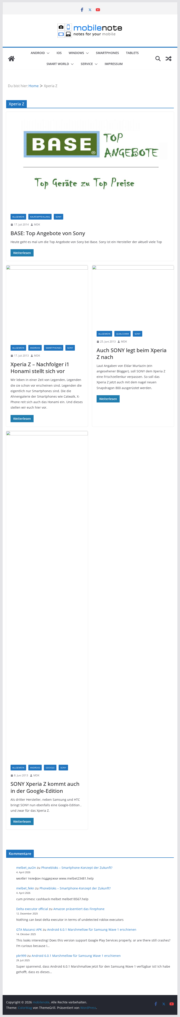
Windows (76, 53)
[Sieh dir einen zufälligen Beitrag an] (168, 58)
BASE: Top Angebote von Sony (48, 233)
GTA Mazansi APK (29, 929)
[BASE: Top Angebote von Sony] (90, 160)
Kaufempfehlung (40, 216)
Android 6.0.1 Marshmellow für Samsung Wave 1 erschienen (91, 929)
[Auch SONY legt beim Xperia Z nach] (133, 295)
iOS (59, 53)
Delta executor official (32, 909)
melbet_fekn (25, 888)
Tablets (132, 53)
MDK (37, 224)
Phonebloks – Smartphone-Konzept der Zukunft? (76, 868)
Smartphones (107, 53)
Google (50, 767)
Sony (58, 216)
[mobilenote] (11, 58)
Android (38, 53)
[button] (47, 53)
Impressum (114, 64)
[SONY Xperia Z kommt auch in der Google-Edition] (47, 595)
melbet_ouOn (26, 868)
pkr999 (21, 956)
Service (87, 64)
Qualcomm (122, 333)
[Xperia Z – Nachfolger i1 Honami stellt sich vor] (47, 303)
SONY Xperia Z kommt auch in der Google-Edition (45, 787)
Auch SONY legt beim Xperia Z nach (132, 353)
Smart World (58, 64)
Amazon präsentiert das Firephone (78, 909)
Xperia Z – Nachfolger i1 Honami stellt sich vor (40, 368)
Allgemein (18, 216)
